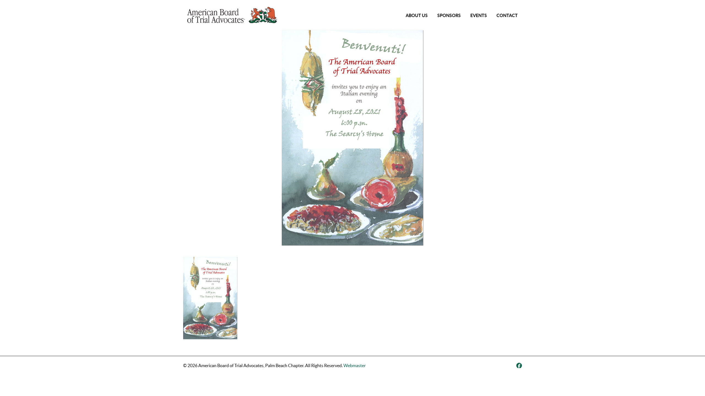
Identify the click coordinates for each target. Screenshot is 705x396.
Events (478, 15)
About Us (417, 15)
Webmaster (354, 365)
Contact (507, 15)
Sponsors (449, 15)
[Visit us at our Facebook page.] (519, 366)
